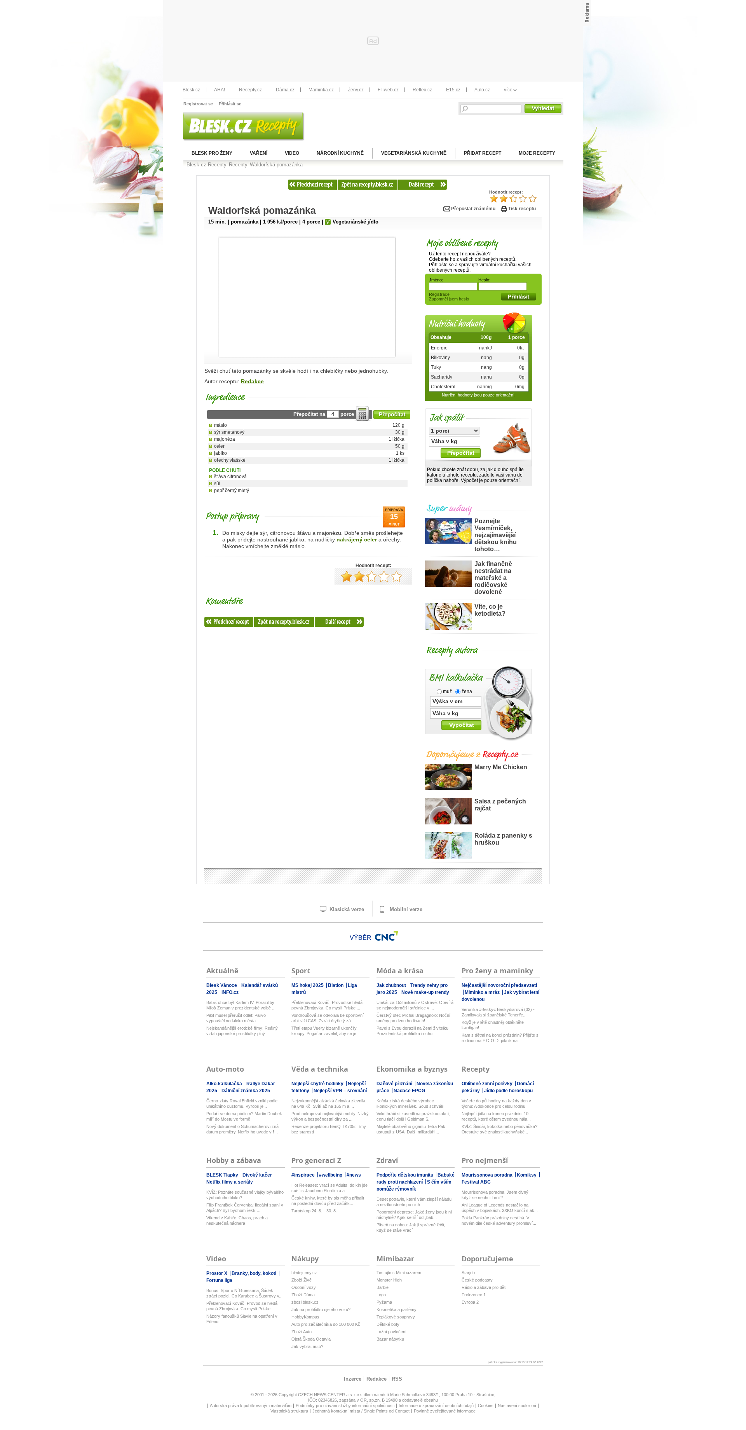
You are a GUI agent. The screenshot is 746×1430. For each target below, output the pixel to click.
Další (422, 185)
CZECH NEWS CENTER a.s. (326, 1394)
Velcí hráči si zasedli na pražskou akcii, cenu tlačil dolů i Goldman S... (413, 1116)
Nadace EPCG (409, 1090)
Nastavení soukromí (517, 1405)
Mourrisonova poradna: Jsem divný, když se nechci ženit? (496, 1195)
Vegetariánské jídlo (355, 222)
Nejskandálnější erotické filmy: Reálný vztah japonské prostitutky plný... (242, 1031)
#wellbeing (331, 1175)
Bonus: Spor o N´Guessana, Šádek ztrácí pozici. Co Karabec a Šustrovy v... (244, 1293)
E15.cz (453, 89)
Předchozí (313, 185)
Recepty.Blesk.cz (367, 185)
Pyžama (384, 1302)
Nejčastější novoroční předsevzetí (499, 985)
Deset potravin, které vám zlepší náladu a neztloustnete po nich (413, 1202)
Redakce (252, 381)
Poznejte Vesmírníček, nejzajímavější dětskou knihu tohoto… (495, 535)
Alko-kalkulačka (224, 1083)
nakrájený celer (356, 539)
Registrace (439, 294)
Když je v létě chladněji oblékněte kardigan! (493, 1025)
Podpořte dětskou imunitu (405, 1175)
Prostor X (217, 1273)
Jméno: (436, 280)
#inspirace (303, 1175)
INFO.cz (230, 992)
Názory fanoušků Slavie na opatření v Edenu (241, 1319)
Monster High (389, 1280)
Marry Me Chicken (500, 767)
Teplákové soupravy (395, 1317)
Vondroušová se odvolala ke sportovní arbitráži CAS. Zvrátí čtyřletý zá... (327, 1018)
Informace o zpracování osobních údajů (436, 1405)
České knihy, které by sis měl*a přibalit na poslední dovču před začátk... (327, 1201)
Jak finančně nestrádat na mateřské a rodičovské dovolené (493, 577)
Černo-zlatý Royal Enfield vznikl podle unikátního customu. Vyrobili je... (241, 1103)
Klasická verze (346, 909)
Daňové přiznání (394, 1083)
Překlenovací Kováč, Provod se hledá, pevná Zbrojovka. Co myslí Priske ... (327, 1005)
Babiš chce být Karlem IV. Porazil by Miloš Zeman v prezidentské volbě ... (240, 1005)
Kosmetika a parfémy (396, 1309)
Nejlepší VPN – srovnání (340, 1090)
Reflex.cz (422, 89)
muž (447, 691)
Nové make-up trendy (425, 992)
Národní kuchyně (340, 153)
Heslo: (484, 280)
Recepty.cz (250, 89)
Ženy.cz (356, 89)
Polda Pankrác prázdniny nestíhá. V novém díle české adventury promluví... (499, 1220)
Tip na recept (237, 253)
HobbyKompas (305, 1317)
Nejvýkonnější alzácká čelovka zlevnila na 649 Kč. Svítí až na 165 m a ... (328, 1103)
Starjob (468, 1272)
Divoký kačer (257, 1175)
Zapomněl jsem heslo (449, 299)
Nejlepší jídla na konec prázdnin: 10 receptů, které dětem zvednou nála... (496, 1116)
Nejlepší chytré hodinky (318, 1083)
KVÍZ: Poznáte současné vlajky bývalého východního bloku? (245, 1195)
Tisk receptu (522, 208)
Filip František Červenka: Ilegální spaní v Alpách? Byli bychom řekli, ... (244, 1208)
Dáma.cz (285, 89)
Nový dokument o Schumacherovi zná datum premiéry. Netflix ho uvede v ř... (242, 1129)
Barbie (382, 1287)
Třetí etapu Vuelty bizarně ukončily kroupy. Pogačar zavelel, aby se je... (325, 1031)
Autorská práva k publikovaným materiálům (250, 1405)
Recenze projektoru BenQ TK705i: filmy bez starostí (328, 1129)
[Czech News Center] (386, 936)
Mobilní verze (405, 909)
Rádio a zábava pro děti (484, 1287)
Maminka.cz (321, 89)
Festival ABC (476, 1182)
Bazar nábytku (390, 1339)
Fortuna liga (219, 1280)
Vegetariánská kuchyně (413, 153)
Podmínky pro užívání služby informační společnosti (345, 1405)
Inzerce (352, 1379)
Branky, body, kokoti (254, 1273)
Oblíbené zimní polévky (488, 1083)
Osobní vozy (303, 1287)
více (508, 89)
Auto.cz (482, 89)
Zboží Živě (301, 1280)
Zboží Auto (301, 1331)
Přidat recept (482, 153)
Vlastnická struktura (289, 1411)
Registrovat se (198, 103)
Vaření (258, 153)
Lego (381, 1294)
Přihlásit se (230, 103)
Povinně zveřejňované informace (445, 1411)
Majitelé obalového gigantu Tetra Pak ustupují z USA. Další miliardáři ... (410, 1129)
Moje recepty (537, 153)
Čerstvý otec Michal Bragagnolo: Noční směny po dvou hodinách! (413, 1018)
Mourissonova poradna (488, 1175)
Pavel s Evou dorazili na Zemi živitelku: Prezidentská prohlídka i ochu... (413, 1031)
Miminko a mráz (483, 992)
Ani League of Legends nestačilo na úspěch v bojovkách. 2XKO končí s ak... (500, 1208)
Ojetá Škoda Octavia (311, 1339)
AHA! (219, 89)
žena (466, 691)
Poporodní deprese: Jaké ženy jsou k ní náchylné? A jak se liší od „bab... (414, 1215)
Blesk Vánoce (222, 985)
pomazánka (244, 222)
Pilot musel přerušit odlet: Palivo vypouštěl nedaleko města (236, 1018)
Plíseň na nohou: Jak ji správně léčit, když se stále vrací (410, 1227)
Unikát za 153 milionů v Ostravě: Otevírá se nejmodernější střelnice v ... (414, 1005)
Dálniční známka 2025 (245, 1090)
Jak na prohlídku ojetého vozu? (320, 1309)
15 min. (217, 222)
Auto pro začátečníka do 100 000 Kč (325, 1324)
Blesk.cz (191, 89)
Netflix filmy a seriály (229, 1182)
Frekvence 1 (474, 1294)
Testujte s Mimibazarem (398, 1272)
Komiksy (527, 1175)
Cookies (485, 1405)
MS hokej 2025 (308, 985)
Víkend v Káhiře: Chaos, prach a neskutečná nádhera (237, 1220)
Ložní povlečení (391, 1331)
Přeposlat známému (473, 208)
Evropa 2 (470, 1302)
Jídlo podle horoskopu (508, 1090)
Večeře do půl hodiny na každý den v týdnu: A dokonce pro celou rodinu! (496, 1103)
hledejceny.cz (304, 1272)
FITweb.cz (388, 89)
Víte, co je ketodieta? (489, 610)
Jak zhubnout (391, 985)
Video (292, 153)
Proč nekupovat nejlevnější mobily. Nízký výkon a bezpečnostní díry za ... (330, 1116)
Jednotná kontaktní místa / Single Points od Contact (361, 1411)
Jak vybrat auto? (307, 1346)
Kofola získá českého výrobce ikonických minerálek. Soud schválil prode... (409, 1103)
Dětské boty (387, 1324)
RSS (397, 1379)
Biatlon (336, 985)
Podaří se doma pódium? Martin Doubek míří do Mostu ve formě (244, 1116)
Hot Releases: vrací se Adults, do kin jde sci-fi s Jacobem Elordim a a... (329, 1188)
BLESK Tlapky (222, 1175)
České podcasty (477, 1280)
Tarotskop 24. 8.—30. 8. (314, 1210)
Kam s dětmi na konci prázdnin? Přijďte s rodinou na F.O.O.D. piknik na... (500, 1038)
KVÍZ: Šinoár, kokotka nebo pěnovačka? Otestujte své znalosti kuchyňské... (499, 1129)
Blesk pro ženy (212, 153)
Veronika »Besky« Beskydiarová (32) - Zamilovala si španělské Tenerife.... (498, 1012)
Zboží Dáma (303, 1294)
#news (354, 1175)
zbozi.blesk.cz (305, 1302)
